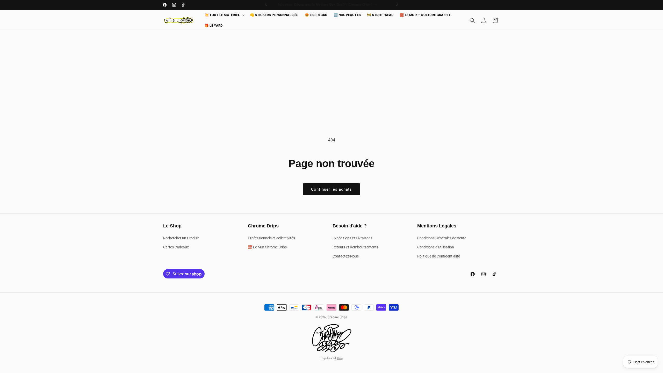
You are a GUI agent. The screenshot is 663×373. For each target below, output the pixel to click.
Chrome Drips (337, 317)
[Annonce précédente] (266, 5)
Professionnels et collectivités (271, 238)
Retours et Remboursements (355, 247)
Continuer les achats (331, 189)
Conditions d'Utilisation (435, 247)
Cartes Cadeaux (176, 247)
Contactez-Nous (346, 256)
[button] (224, 15)
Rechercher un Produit (181, 238)
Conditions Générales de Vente (441, 238)
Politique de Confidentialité (438, 256)
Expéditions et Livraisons (352, 238)
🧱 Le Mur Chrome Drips (267, 247)
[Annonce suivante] (397, 5)
